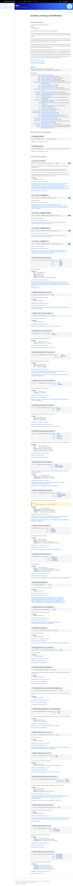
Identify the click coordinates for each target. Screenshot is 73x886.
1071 (38, 593)
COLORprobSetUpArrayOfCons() (58, 597)
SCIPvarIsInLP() (58, 326)
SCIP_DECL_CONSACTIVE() (55, 771)
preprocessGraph (44, 75)
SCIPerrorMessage (34, 186)
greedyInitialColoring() (47, 598)
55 (37, 151)
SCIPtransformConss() (54, 205)
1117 (38, 658)
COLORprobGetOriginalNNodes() (42, 183)
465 (38, 202)
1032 (38, 545)
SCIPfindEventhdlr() (43, 372)
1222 (38, 793)
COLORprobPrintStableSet (46, 87)
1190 (38, 743)
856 (38, 395)
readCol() (38, 287)
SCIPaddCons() (46, 819)
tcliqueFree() (61, 187)
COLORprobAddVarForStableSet (48, 89)
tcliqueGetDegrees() (35, 188)
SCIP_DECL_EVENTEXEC (46, 80)
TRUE (69, 188)
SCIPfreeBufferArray (43, 186)
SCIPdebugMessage (63, 250)
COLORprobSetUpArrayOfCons (47, 123)
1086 (38, 617)
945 (38, 480)
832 (38, 369)
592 (38, 233)
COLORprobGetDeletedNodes (47, 113)
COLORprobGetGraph (45, 111)
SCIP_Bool (38, 93)
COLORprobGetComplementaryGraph (49, 121)
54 (37, 141)
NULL (63, 183)
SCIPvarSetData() (50, 253)
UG (33, 1)
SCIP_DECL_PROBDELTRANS (47, 77)
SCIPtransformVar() (63, 205)
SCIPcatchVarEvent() (35, 372)
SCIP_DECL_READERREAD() (38, 375)
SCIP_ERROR (38, 184)
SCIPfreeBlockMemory (51, 222)
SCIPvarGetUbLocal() (49, 326)
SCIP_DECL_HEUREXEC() (52, 307)
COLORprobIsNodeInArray (46, 125)
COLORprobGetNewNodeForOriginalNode (50, 116)
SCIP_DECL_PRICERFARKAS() (51, 374)
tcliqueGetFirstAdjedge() (44, 188)
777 (38, 324)
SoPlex (25, 1)
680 (38, 279)
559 (38, 220)
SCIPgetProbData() (50, 186)
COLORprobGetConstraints (46, 118)
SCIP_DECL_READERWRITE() (36, 400)
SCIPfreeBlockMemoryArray (61, 222)
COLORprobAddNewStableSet (47, 100)
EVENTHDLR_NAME (39, 68)
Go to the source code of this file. (38, 63)
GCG (36, 1)
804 (38, 345)
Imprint (32, 882)
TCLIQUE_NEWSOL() (54, 485)
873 (38, 422)
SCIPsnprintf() (62, 819)
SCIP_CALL (33, 184)
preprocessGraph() (52, 41)
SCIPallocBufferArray (61, 184)
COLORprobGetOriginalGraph (47, 112)
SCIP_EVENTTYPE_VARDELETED (48, 250)
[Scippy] (69, 6)
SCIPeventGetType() (35, 251)
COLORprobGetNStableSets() (41, 482)
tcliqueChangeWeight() (42, 187)
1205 (38, 767)
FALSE (60, 183)
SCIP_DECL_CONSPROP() (41, 399)
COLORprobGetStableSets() (51, 53)
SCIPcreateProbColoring (46, 82)
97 (37, 181)
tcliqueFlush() (56, 187)
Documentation (65, 1)
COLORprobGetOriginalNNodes (47, 109)
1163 (38, 723)
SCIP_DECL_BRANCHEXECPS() (48, 599)
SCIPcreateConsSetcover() (54, 819)
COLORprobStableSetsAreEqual (47, 94)
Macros (67, 12)
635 (38, 248)
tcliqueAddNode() (34, 187)
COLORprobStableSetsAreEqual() (53, 482)
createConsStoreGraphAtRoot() (43, 800)
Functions (69, 12)
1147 (38, 700)
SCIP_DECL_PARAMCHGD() (46, 601)
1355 (38, 871)
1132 (38, 679)
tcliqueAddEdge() (65, 186)
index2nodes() (54, 598)
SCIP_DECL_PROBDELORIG (46, 79)
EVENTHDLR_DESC (39, 70)
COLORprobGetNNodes (46, 108)
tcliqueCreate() (50, 187)
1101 (38, 638)
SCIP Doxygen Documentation (9, 7)
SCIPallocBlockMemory (56, 204)
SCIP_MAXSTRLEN (34, 819)
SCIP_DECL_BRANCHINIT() (59, 599)
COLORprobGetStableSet (46, 102)
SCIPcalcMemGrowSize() (63, 516)
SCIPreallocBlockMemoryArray (54, 517)
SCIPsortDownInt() (42, 483)
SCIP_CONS (36, 118)
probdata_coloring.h (40, 61)
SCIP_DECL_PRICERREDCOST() (37, 308)
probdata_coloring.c (40, 59)
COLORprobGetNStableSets (47, 84)
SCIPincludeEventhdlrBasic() (44, 284)
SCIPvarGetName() (41, 253)
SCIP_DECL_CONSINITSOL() (42, 642)
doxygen (46, 881)
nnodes (67, 82)
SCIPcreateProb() (64, 283)
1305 (38, 815)
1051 (38, 573)
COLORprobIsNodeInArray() (53, 183)
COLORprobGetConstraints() (41, 817)
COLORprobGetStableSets (46, 105)
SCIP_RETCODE (37, 75)
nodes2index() (60, 598)
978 (38, 514)
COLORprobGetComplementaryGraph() (44, 597)
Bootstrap (24, 883)
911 (38, 453)
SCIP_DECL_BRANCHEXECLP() (55, 549)
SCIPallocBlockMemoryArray (50, 184)
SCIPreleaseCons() (34, 223)
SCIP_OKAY (43, 184)
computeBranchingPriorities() (42, 426)
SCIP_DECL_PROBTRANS (46, 76)
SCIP (21, 1)
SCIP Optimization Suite (9, 1)
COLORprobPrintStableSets (47, 86)
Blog (60, 1)
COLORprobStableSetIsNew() (43, 56)
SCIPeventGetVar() (42, 251)
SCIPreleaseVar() (42, 223)
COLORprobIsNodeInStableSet (47, 93)
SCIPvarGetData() (34, 253)
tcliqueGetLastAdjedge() (53, 188)
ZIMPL (29, 1)
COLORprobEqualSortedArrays (47, 126)
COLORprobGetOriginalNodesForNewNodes (50, 115)
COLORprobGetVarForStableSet (47, 91)
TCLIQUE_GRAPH (36, 111)
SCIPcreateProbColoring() (42, 190)
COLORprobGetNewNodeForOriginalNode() (45, 622)
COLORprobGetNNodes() (40, 795)
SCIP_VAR (67, 89)
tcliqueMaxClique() (62, 188)
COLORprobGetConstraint (46, 119)
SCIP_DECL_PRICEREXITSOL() (56, 601)
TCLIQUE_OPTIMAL (58, 186)
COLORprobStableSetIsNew (47, 97)
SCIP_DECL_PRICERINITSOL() (63, 307)
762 (38, 303)
